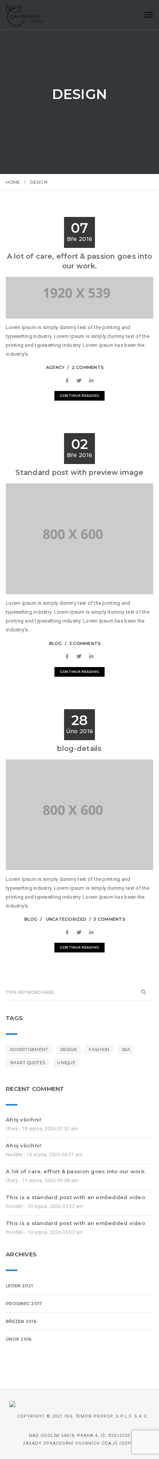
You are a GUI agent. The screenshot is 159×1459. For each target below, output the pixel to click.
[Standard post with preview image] (69, 656)
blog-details (79, 748)
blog (55, 643)
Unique (66, 1062)
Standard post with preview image (79, 472)
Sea (126, 1049)
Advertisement (29, 1049)
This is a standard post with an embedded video (75, 1197)
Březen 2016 (21, 1321)
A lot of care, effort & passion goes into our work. (75, 1171)
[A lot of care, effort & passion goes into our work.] (69, 381)
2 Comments (88, 367)
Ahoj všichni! (23, 1119)
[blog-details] (69, 932)
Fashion (99, 1049)
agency (55, 367)
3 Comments (85, 643)
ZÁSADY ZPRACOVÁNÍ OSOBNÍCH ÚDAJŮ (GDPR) (80, 1443)
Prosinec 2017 (24, 1303)
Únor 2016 (19, 1339)
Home (13, 182)
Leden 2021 (19, 1285)
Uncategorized (66, 919)
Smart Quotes (27, 1062)
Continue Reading (79, 395)
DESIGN (68, 1049)
